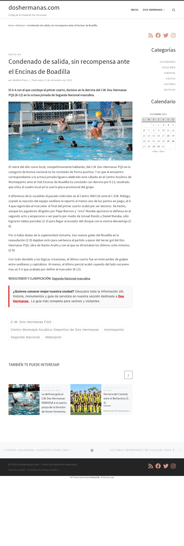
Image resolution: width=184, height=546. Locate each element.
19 (173, 135)
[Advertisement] (73, 42)
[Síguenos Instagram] (173, 35)
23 (158, 141)
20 (144, 141)
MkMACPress (20, 80)
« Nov (155, 151)
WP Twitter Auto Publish (80, 477)
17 (163, 135)
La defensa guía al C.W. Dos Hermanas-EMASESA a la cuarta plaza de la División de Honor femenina (54, 402)
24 (163, 141)
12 (173, 130)
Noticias (20, 25)
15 (153, 135)
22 (153, 141)
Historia (170, 84)
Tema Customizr (51, 470)
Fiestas (171, 78)
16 (158, 135)
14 (149, 135)
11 (168, 130)
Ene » (162, 151)
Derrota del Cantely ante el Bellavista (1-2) (116, 398)
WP (23, 470)
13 (144, 135)
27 (144, 146)
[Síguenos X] (166, 35)
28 (149, 146)
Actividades (168, 61)
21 (149, 141)
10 (163, 130)
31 (163, 146)
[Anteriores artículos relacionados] (120, 375)
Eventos (170, 73)
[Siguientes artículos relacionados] (128, 375)
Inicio (11, 25)
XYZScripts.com (107, 477)
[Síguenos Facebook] (158, 35)
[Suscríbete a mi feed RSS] (150, 35)
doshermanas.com (28, 464)
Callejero (169, 67)
